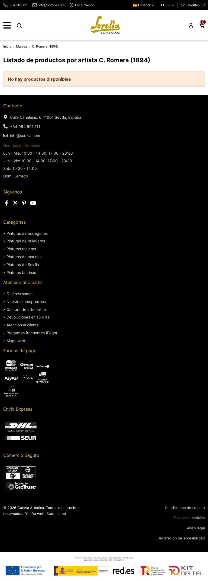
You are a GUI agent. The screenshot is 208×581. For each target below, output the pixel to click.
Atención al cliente (22, 325)
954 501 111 (18, 5)
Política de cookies (189, 518)
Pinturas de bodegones (27, 233)
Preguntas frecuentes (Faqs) (31, 332)
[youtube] (33, 203)
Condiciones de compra (185, 507)
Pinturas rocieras (21, 248)
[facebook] (6, 203)
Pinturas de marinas (23, 256)
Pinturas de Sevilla (22, 264)
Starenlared (56, 513)
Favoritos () (195, 5)
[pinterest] (24, 203)
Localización (85, 5)
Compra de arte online (26, 309)
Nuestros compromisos (26, 301)
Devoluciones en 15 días (27, 317)
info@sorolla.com (51, 5)
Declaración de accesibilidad (181, 538)
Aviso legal (196, 528)
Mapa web (15, 340)
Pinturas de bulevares (25, 241)
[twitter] (15, 203)
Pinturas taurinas (21, 272)
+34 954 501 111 (25, 126)
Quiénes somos (19, 293)
